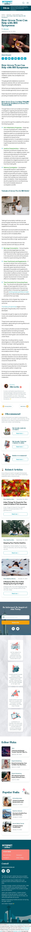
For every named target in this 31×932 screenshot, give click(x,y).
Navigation (6, 857)
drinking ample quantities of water (19, 292)
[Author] (21, 387)
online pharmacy (25, 928)
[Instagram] (13, 628)
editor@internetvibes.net (8, 867)
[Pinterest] (17, 628)
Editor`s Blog (19, 857)
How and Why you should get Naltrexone (18, 924)
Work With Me (7, 855)
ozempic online (17, 931)
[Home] (7, 2)
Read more (19, 433)
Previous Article (8, 406)
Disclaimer (19, 855)
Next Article (23, 406)
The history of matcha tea (9, 307)
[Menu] (27, 3)
